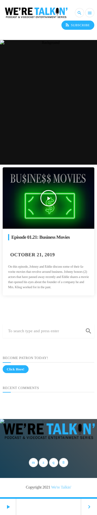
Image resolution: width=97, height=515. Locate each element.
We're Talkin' (61, 487)
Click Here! (16, 369)
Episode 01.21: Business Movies (40, 237)
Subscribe (77, 24)
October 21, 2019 (32, 254)
